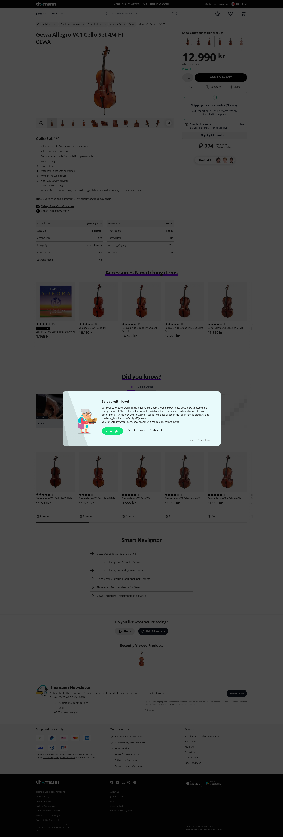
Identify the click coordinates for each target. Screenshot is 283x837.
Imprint (190, 440)
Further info (156, 430)
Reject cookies (136, 430)
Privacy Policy (204, 440)
